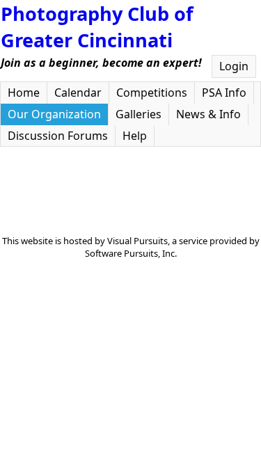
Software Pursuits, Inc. (131, 253)
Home (24, 92)
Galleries (138, 114)
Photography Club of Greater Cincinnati (97, 27)
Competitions (151, 92)
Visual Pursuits (137, 240)
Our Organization (54, 114)
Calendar (78, 92)
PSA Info (224, 92)
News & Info (208, 114)
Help (134, 135)
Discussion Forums (58, 135)
